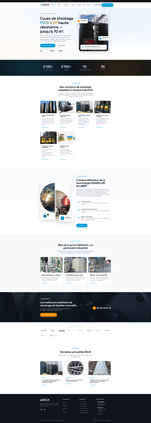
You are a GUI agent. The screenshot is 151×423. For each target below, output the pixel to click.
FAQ (84, 4)
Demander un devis (107, 5)
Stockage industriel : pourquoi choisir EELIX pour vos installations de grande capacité (99, 381)
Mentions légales (97, 420)
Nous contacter (61, 45)
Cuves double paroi (83, 406)
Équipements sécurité (84, 412)
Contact (88, 4)
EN (108, 1)
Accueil (53, 4)
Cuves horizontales (83, 404)
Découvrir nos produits (47, 45)
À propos (73, 4)
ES (110, 1)
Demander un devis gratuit (48, 314)
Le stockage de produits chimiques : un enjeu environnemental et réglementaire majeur (51, 381)
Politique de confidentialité (106, 420)
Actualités (79, 4)
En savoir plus (81, 225)
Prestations (66, 4)
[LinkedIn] (44, 409)
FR (106, 1)
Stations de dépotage (84, 408)
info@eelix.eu (102, 1)
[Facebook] (41, 409)
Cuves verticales (83, 401)
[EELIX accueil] (44, 5)
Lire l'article (44, 384)
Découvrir (44, 127)
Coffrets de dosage (83, 410)
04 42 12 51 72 (97, 5)
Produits (59, 4)
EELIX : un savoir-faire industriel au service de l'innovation (74, 380)
